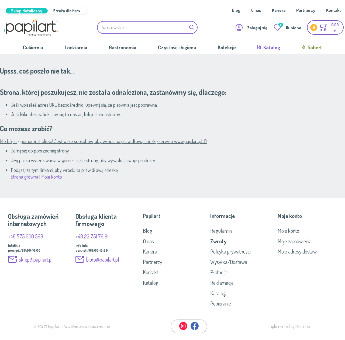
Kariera (278, 10)
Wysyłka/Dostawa (228, 261)
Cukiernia (33, 47)
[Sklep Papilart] (31, 27)
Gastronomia (122, 47)
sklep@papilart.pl (36, 259)
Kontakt (333, 10)
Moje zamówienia (295, 241)
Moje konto (51, 177)
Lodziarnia (76, 47)
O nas (256, 10)
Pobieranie (220, 303)
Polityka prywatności (230, 251)
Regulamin (221, 230)
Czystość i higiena (177, 47)
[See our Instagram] (183, 329)
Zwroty (218, 241)
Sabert (314, 47)
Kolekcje (227, 47)
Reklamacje (222, 282)
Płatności (219, 272)
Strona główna (24, 177)
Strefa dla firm (66, 11)
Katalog (271, 47)
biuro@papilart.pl (102, 259)
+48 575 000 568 (25, 236)
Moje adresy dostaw (297, 251)
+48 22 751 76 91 (91, 236)
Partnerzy (305, 10)
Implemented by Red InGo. (289, 326)
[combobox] (147, 27)
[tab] (172, 216)
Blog (236, 10)
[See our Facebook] (195, 329)
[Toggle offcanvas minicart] (325, 27)
